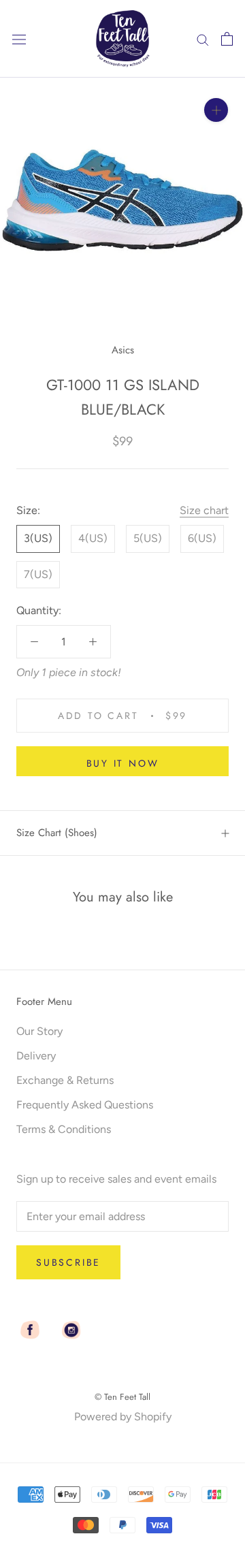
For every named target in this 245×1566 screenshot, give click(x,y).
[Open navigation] (19, 38)
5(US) (147, 538)
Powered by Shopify (123, 1416)
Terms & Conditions (63, 1129)
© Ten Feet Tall (122, 1396)
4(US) (93, 538)
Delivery (36, 1055)
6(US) (202, 538)
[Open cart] (227, 39)
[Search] (203, 39)
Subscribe (68, 1262)
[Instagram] (70, 1329)
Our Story (39, 1031)
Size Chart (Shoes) (56, 832)
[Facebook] (30, 1329)
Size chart (204, 510)
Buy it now (122, 763)
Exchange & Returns (65, 1080)
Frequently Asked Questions (84, 1104)
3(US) (38, 538)
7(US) (38, 574)
